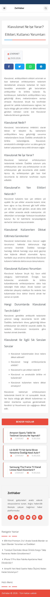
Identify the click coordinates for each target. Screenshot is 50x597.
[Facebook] (10, 517)
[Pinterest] (40, 517)
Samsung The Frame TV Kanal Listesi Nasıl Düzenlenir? (25, 468)
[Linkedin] (34, 517)
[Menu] (4, 8)
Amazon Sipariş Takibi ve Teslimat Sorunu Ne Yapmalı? (25, 434)
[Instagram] (22, 517)
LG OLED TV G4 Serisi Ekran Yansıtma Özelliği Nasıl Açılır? (25, 451)
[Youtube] (28, 517)
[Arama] (45, 8)
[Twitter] (16, 517)
